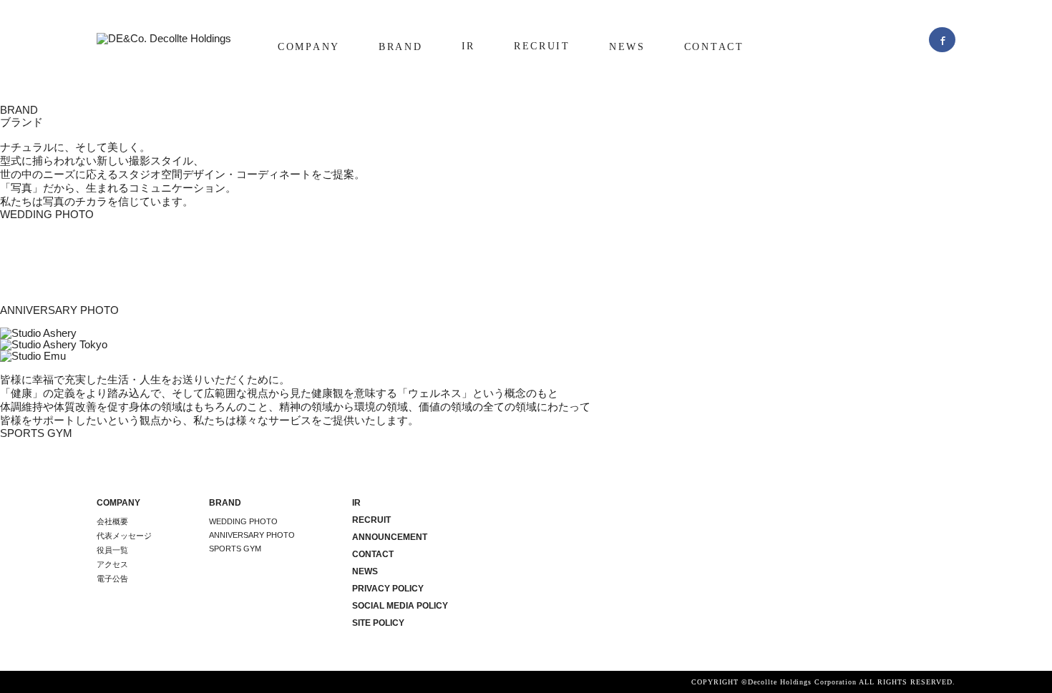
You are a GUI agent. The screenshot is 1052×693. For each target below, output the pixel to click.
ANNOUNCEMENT (389, 537)
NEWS (627, 46)
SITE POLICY (378, 623)
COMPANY (309, 46)
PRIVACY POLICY (388, 589)
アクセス (112, 564)
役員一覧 (112, 550)
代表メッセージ (124, 535)
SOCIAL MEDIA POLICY (400, 606)
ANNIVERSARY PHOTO (252, 535)
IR (468, 46)
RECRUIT (542, 46)
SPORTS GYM (235, 548)
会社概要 (112, 521)
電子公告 (112, 578)
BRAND (401, 46)
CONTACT (714, 46)
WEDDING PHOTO (243, 521)
